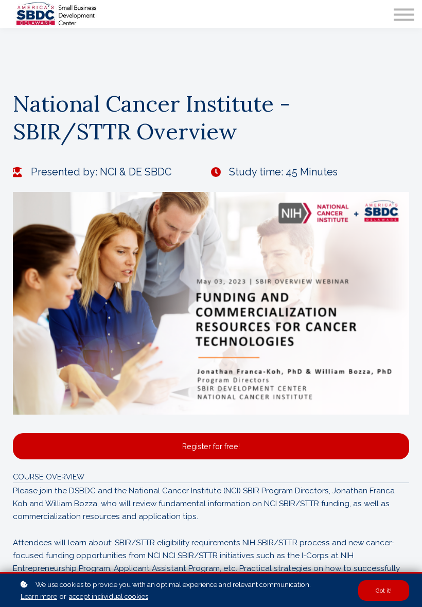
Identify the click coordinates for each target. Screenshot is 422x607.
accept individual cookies (108, 596)
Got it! (384, 590)
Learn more (39, 596)
